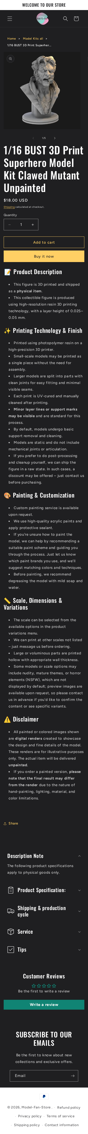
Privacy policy (30, 1116)
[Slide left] (33, 138)
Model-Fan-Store (36, 1107)
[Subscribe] (72, 1076)
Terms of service (61, 1116)
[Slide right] (54, 138)
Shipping (9, 206)
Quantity (10, 215)
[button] (9, 18)
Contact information (62, 1125)
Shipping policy (27, 1125)
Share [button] (13, 823)
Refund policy (69, 1107)
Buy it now (44, 256)
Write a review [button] (44, 1004)
